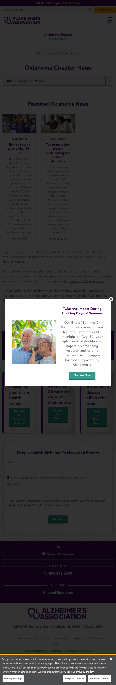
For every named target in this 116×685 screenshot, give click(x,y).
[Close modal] (111, 299)
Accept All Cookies (74, 678)
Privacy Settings (13, 678)
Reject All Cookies (100, 678)
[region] (58, 669)
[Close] (111, 659)
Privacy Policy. (85, 671)
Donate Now (82, 375)
